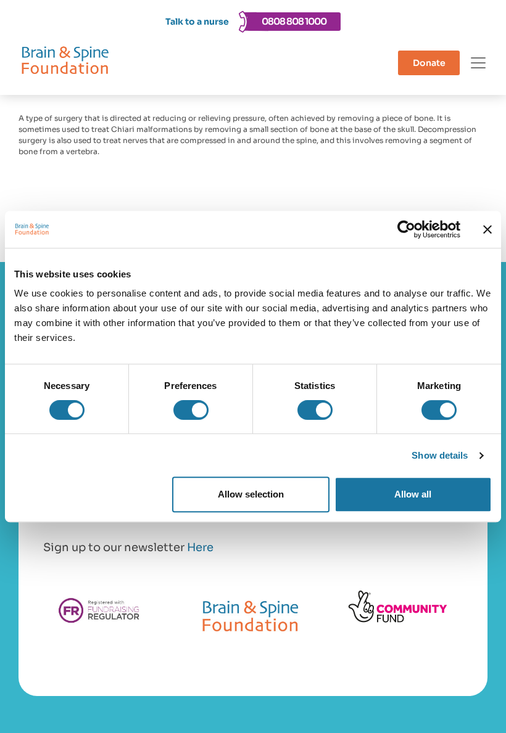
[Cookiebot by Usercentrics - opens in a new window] (406, 229)
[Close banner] (487, 229)
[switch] (191, 410)
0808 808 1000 (294, 21)
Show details (440, 455)
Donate (429, 62)
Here (200, 547)
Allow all (412, 494)
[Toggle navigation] (478, 63)
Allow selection (251, 494)
